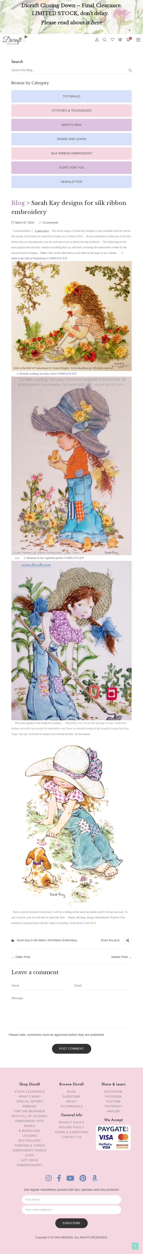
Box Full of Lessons (29, 1116)
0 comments (50, 222)
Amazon (113, 1111)
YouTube (113, 1101)
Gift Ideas (29, 1160)
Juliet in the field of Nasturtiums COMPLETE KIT (39, 258)
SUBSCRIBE (71, 1223)
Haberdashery (30, 1165)
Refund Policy (71, 1127)
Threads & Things (29, 1145)
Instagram (113, 1091)
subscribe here (57, 917)
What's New (71, 125)
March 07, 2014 (24, 222)
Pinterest (113, 1106)
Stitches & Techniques (72, 110)
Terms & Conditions (72, 1132)
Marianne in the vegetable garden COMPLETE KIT (55, 557)
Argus (52, 922)
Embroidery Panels (30, 1150)
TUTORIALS (71, 96)
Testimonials (71, 1106)
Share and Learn (71, 139)
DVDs (29, 1155)
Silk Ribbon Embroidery (71, 153)
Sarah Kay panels (51, 722)
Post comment (71, 1048)
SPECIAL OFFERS (29, 1101)
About (71, 1101)
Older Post (22, 957)
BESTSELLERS (29, 1140)
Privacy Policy (71, 1122)
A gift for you (71, 167)
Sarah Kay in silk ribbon (31, 940)
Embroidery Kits (29, 1121)
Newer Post (119, 957)
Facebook (113, 1096)
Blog (18, 202)
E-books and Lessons (29, 1133)
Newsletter (71, 182)
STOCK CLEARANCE (29, 1091)
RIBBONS (30, 1106)
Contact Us (72, 1137)
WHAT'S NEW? (29, 1096)
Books (29, 1125)
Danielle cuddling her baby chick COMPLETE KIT (48, 373)
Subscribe (71, 1096)
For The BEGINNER (29, 1111)
